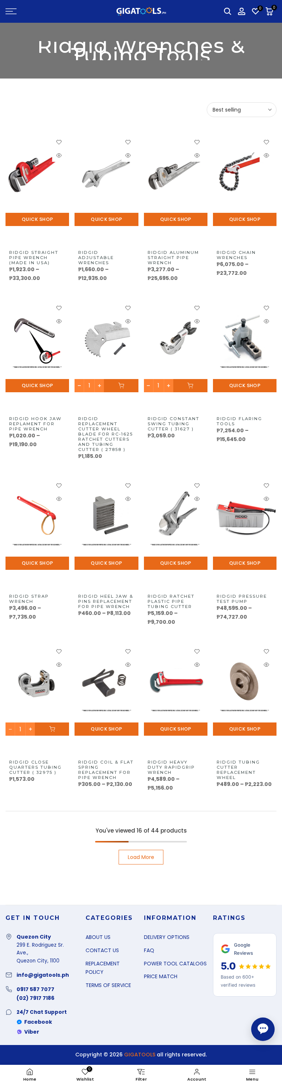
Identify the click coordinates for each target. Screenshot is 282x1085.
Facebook (38, 1022)
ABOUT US (98, 937)
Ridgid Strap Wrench (29, 599)
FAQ (149, 950)
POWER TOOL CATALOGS (175, 963)
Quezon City (34, 936)
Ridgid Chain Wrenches (236, 255)
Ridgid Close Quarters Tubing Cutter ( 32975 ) (35, 767)
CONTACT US (102, 950)
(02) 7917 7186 (35, 998)
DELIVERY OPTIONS (166, 937)
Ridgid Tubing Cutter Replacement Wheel (238, 770)
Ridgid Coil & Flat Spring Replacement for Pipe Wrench (106, 770)
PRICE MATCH (160, 976)
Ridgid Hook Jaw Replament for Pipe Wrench (35, 424)
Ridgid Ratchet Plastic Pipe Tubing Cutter (171, 601)
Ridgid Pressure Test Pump (242, 599)
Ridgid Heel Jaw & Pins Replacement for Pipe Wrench (105, 601)
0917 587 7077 (35, 989)
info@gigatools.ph (43, 975)
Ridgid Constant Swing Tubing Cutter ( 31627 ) (173, 424)
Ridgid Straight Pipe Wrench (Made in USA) (33, 257)
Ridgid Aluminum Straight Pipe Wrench (173, 257)
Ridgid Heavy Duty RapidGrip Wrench (171, 767)
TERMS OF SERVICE (108, 985)
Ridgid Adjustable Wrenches (96, 257)
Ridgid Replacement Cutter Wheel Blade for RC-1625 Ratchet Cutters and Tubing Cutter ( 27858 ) (105, 434)
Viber (31, 1031)
